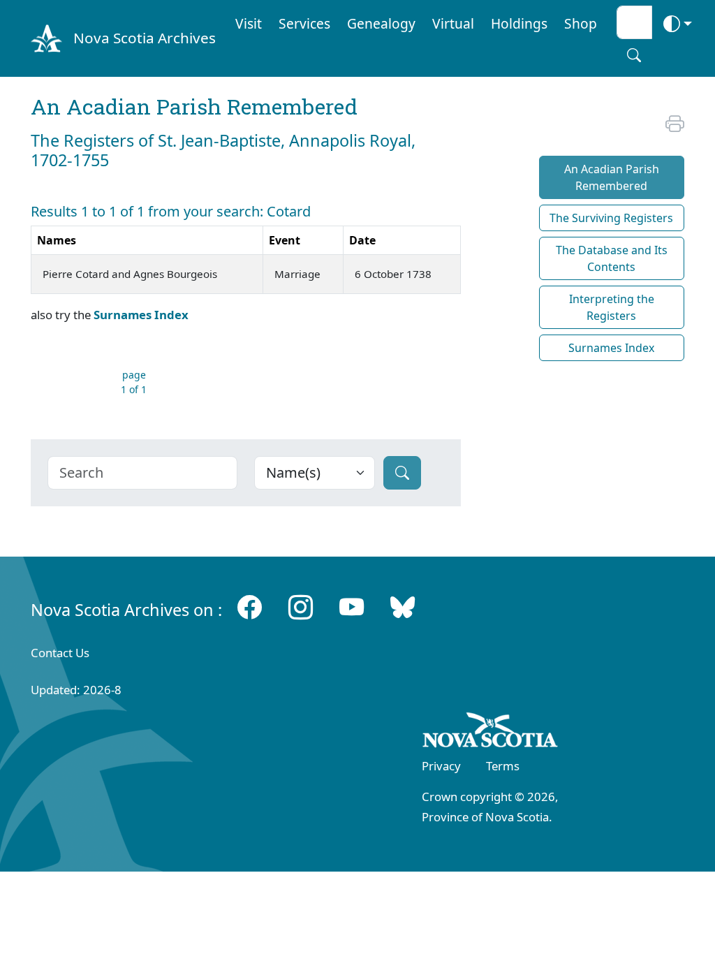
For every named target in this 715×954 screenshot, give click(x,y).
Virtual (453, 23)
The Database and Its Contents (612, 258)
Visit (248, 23)
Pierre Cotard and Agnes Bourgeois (130, 274)
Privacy (441, 766)
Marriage (297, 274)
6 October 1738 (393, 274)
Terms (502, 766)
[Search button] (634, 55)
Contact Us (60, 653)
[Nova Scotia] (490, 732)
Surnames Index (141, 315)
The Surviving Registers (611, 218)
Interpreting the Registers (611, 307)
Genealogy (381, 23)
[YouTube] (351, 606)
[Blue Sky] (402, 606)
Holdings (519, 23)
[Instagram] (300, 606)
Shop (580, 23)
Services (304, 23)
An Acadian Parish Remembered (611, 177)
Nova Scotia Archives (144, 37)
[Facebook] (249, 606)
